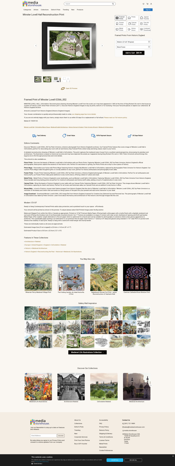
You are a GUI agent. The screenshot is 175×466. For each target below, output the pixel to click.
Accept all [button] (114, 460)
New (72, 10)
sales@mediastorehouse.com (134, 427)
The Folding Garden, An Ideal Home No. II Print (71, 293)
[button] (67, 464)
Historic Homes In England (76, 127)
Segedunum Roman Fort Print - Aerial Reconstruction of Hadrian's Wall (104, 293)
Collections (45, 10)
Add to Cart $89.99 (134, 53)
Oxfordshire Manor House (42, 127)
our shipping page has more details (84, 114)
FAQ (100, 423)
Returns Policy (104, 430)
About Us (77, 420)
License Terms (104, 440)
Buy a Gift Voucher (80, 444)
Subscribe (60, 435)
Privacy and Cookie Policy (42, 461)
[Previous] (35, 45)
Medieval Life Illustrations (106, 127)
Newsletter (103, 447)
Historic (28, 248)
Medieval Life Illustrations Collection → (87, 352)
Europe (27, 245)
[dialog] (87, 460)
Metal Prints (103, 444)
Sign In (148, 10)
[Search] (113, 4)
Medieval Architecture (39, 248)
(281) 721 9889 (129, 423)
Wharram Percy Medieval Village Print (38, 292)
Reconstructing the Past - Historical (50, 252)
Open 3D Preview (71, 88)
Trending (66, 10)
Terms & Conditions (106, 437)
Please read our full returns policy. (115, 117)
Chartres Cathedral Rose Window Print (137, 292)
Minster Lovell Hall (29, 127)
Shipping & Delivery (105, 433)
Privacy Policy (104, 427)
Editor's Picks (55, 10)
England (47, 245)
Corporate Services (81, 437)
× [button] (173, 456)
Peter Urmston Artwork (91, 127)
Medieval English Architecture (59, 127)
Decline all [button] (133, 460)
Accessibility (103, 420)
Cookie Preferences (106, 450)
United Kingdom (37, 245)
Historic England (30, 252)
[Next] (102, 45)
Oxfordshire (55, 245)
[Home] (34, 6)
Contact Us (126, 420)
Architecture (29, 241)
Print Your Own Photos (82, 440)
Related (37, 241)
